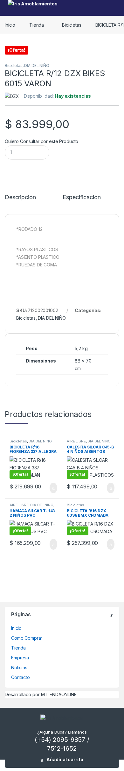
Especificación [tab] (81, 197)
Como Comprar (26, 638)
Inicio (10, 25)
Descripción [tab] (20, 197)
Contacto (20, 677)
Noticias (19, 667)
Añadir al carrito (64, 759)
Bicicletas (71, 25)
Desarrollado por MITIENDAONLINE (41, 694)
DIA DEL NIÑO (36, 65)
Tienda (36, 25)
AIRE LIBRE (76, 441)
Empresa (20, 657)
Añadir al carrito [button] (50, 488)
